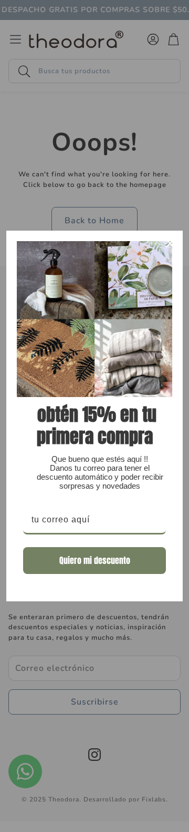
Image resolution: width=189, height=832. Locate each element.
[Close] (170, 243)
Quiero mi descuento (94, 560)
